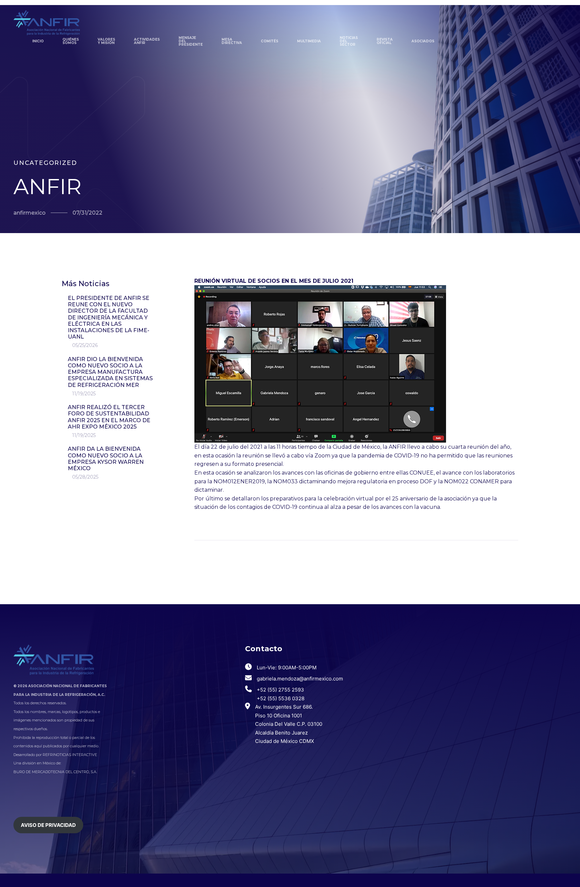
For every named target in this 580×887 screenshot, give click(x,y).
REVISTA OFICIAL (385, 41)
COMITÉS (269, 41)
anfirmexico (29, 213)
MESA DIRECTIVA (232, 41)
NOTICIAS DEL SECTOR (349, 41)
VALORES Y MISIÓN (106, 41)
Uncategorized (45, 163)
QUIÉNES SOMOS (70, 41)
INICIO (38, 41)
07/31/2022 (87, 213)
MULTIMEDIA (309, 41)
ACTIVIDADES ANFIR (147, 41)
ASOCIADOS (423, 41)
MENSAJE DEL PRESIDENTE (191, 41)
